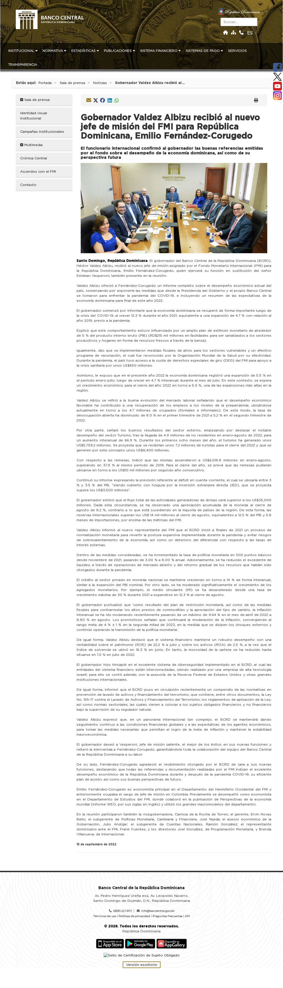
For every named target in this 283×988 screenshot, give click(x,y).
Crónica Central (33, 158)
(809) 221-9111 (122, 911)
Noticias (100, 83)
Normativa (53, 50)
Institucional (21, 50)
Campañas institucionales (42, 131)
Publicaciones (118, 50)
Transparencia (23, 64)
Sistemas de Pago (203, 50)
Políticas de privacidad (134, 916)
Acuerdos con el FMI (38, 171)
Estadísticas (84, 50)
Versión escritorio (141, 964)
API (187, 916)
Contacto (28, 184)
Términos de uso (104, 916)
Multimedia (33, 145)
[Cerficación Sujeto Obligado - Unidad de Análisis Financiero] (142, 955)
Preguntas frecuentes (167, 916)
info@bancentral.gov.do (157, 911)
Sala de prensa (72, 83)
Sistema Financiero (159, 50)
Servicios (238, 50)
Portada (45, 83)
